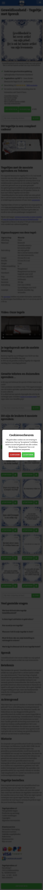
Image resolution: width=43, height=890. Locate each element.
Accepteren (28, 455)
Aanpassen (15, 455)
